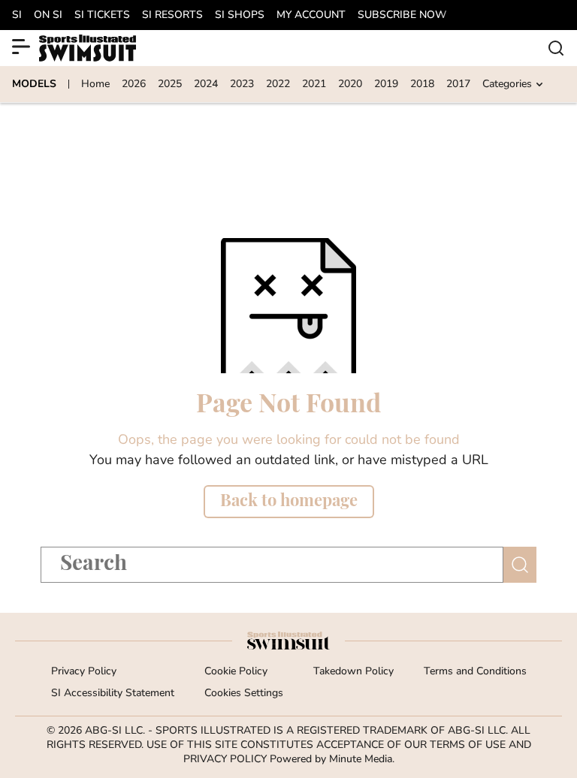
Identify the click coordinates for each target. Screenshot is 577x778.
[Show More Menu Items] (21, 47)
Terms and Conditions (475, 671)
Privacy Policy (83, 671)
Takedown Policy (353, 671)
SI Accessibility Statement (112, 693)
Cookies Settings (243, 693)
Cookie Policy (235, 671)
